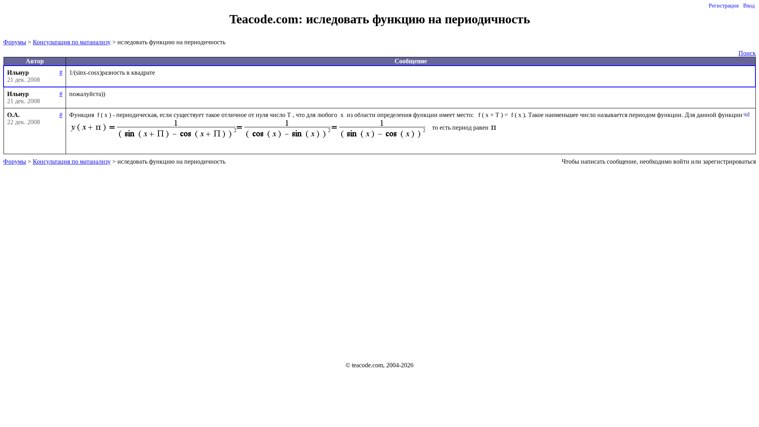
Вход (749, 6)
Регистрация (723, 6)
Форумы (14, 42)
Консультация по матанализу (72, 42)
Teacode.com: (267, 19)
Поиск (747, 53)
